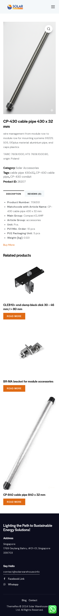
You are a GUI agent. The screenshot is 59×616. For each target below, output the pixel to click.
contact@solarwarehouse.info (21, 571)
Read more (14, 316)
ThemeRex (13, 606)
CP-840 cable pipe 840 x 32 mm (24, 495)
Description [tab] (13, 193)
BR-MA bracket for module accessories (28, 381)
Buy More (9, 245)
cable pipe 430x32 (22, 172)
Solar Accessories (27, 168)
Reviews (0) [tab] (34, 193)
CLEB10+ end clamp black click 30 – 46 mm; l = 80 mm (28, 307)
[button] (48, 29)
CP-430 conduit (20, 176)
